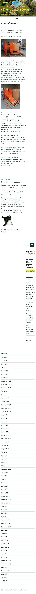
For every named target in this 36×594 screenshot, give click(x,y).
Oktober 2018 (5, 567)
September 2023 (6, 445)
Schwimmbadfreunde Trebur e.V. (15, 11)
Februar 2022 (5, 493)
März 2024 (4, 425)
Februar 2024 (5, 428)
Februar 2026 (5, 374)
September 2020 (6, 527)
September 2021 (6, 503)
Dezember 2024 (6, 405)
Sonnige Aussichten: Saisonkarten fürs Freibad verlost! (30, 318)
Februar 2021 (5, 520)
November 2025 (6, 384)
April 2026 (4, 367)
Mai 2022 (4, 482)
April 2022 (4, 486)
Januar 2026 (5, 377)
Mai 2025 (4, 394)
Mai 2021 (4, 510)
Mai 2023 (4, 455)
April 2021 (4, 513)
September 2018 (6, 571)
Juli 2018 (4, 577)
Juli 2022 (4, 476)
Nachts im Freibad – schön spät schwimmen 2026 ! (30, 330)
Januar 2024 (5, 432)
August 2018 (5, 574)
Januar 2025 (5, 401)
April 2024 (4, 422)
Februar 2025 (5, 398)
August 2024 (5, 415)
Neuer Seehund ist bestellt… (12, 182)
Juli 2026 (4, 357)
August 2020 (5, 530)
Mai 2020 (4, 537)
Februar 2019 (5, 557)
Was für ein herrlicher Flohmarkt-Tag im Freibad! (29, 306)
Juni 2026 (4, 361)
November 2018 (6, 564)
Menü (19, 18)
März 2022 (4, 489)
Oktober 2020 (5, 523)
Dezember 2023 (6, 435)
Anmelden (29, 340)
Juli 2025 (4, 391)
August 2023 (5, 449)
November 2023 (6, 438)
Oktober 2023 (5, 442)
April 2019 (4, 554)
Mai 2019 (4, 550)
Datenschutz (4, 590)
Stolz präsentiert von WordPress (18, 590)
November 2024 (6, 408)
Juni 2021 (4, 506)
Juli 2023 (4, 452)
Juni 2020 (4, 533)
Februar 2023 (5, 462)
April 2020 (4, 540)
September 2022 (6, 469)
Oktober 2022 (5, 466)
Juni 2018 (4, 581)
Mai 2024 (4, 418)
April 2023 (4, 459)
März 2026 (4, 371)
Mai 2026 (4, 364)
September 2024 (6, 411)
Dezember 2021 (6, 499)
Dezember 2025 (6, 381)
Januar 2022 (5, 496)
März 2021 (4, 516)
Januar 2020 (5, 543)
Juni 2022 (4, 479)
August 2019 (5, 547)
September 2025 (6, 388)
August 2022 (5, 472)
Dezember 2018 (6, 560)
